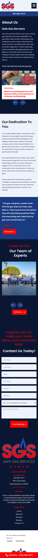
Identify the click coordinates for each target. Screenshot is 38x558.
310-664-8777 (19, 13)
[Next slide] (23, 102)
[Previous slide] (15, 102)
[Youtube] (27, 467)
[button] (13, 305)
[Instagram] (23, 467)
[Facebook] (19, 467)
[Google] (10, 467)
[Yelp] (15, 467)
